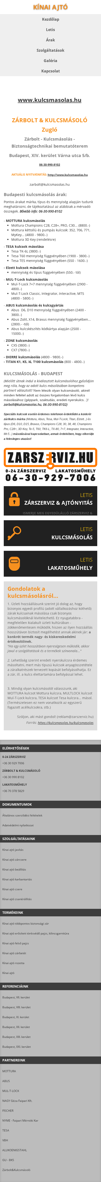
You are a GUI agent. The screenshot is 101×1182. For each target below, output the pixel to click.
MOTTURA (9, 1071)
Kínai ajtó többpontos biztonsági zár (25, 924)
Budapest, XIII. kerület (16, 1037)
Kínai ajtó (8, 973)
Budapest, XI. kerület (15, 1017)
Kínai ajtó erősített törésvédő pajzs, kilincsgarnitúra (35, 933)
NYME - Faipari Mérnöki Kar (20, 1121)
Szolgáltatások (50, 50)
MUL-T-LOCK (10, 1091)
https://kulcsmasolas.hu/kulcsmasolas (65, 723)
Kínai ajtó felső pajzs (15, 943)
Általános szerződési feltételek (22, 815)
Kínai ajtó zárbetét (14, 953)
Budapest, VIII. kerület (16, 1007)
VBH (5, 1140)
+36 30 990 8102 (13, 777)
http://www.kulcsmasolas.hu (68, 175)
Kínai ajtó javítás (12, 850)
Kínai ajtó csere (12, 889)
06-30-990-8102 (49, 165)
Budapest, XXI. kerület (16, 1047)
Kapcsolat (50, 71)
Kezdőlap (50, 19)
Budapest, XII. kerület (16, 1027)
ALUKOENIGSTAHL (14, 1150)
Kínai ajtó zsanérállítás (17, 899)
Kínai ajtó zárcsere (14, 860)
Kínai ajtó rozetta (13, 963)
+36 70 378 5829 (13, 791)
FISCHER (7, 1111)
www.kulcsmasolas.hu (50, 99)
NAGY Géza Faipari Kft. (17, 1101)
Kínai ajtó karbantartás (17, 879)
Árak (50, 40)
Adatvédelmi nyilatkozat (18, 825)
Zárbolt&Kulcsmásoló (16, 1170)
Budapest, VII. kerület (16, 997)
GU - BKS (8, 1160)
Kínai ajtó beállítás (14, 869)
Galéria (50, 60)
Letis (50, 29)
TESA (5, 1130)
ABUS (6, 1081)
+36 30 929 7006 (13, 763)
